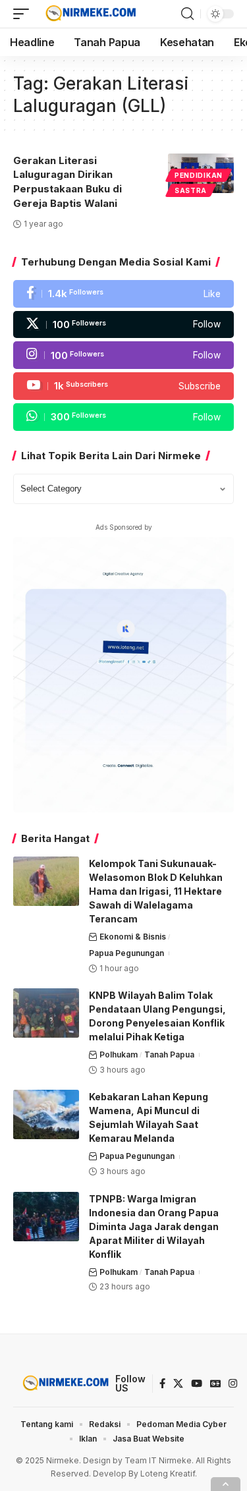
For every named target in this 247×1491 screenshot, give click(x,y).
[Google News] (215, 1383)
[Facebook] (123, 294)
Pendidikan (199, 175)
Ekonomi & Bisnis (132, 937)
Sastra (191, 190)
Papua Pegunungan (126, 953)
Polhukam (118, 1054)
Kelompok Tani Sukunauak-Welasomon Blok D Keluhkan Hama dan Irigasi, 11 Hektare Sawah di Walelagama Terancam (156, 891)
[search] (187, 13)
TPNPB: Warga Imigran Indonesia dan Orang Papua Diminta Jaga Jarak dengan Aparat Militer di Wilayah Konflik (154, 1226)
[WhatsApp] (123, 417)
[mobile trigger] (24, 14)
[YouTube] (197, 1383)
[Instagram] (123, 355)
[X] (123, 325)
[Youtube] (123, 386)
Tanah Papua (169, 1054)
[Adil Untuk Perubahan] (89, 14)
